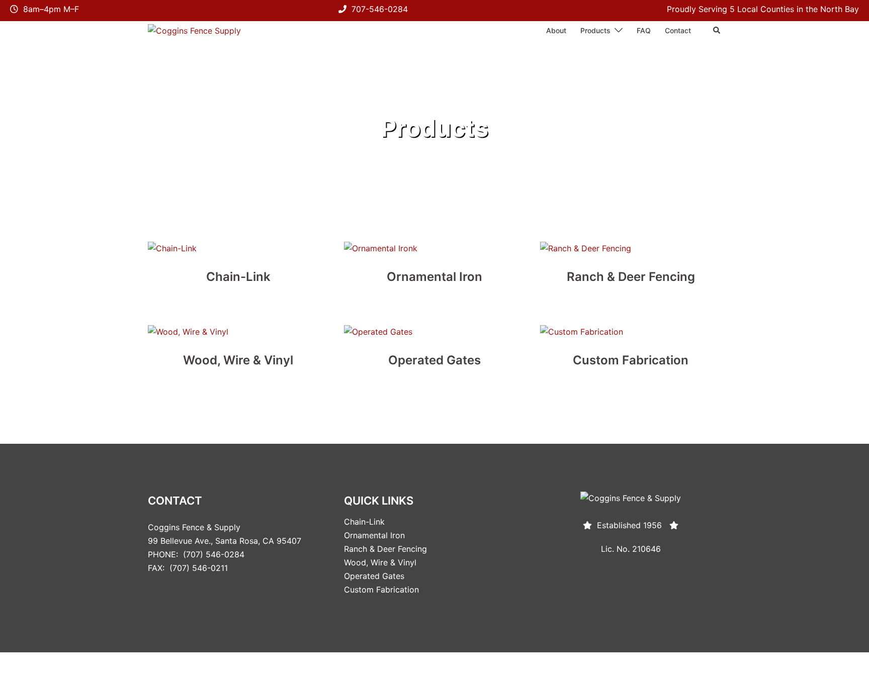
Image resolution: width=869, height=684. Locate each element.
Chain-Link (364, 522)
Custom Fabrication (381, 589)
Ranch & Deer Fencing (385, 549)
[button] (717, 31)
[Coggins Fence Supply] (194, 30)
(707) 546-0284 (213, 554)
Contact (678, 30)
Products (595, 30)
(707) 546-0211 (198, 568)
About (556, 30)
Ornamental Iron (374, 535)
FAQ (644, 30)
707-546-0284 (380, 9)
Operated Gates (374, 576)
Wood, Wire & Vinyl (380, 562)
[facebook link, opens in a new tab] (717, 668)
